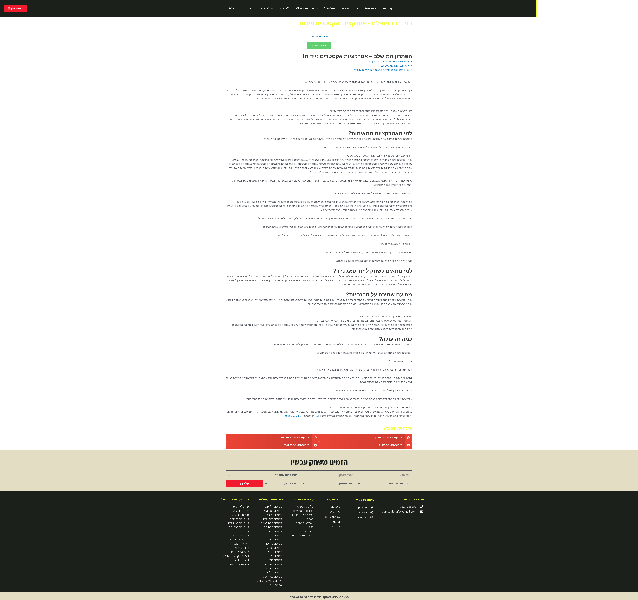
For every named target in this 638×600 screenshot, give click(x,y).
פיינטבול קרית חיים (273, 527)
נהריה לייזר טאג (241, 511)
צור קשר (246, 8)
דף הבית (388, 8)
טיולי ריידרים (265, 8)
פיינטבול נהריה (275, 539)
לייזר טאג (370, 8)
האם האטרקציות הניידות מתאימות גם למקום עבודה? (381, 69)
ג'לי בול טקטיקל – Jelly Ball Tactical (302, 509)
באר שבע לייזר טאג (238, 564)
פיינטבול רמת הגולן (273, 511)
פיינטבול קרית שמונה (272, 523)
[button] (365, 437)
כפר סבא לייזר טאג (239, 539)
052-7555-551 (293, 415)
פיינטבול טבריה (275, 552)
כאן (317, 415)
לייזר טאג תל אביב (239, 519)
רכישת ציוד (307, 531)
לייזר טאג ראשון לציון (238, 523)
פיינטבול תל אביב (274, 506)
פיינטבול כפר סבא (273, 548)
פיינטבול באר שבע (273, 576)
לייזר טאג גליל (241, 531)
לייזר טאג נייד (349, 8)
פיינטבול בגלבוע (274, 572)
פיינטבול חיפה (275, 556)
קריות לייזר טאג (241, 506)
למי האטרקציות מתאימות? (395, 65)
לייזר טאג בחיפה (240, 535)
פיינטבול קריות (275, 531)
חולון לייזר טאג (241, 543)
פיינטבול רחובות (274, 515)
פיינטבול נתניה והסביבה (270, 535)
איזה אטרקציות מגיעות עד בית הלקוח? (389, 61)
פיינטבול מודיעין (274, 543)
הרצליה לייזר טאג (240, 552)
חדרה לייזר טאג (240, 548)
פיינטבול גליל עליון (273, 568)
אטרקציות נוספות (304, 523)
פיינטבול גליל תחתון (273, 564)
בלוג (231, 8)
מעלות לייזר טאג (240, 515)
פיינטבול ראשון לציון (273, 519)
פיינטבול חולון (276, 560)
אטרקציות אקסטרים (319, 36)
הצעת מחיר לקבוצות (302, 535)
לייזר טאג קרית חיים (238, 527)
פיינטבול (329, 8)
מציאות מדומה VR (307, 8)
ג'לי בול (284, 8)
